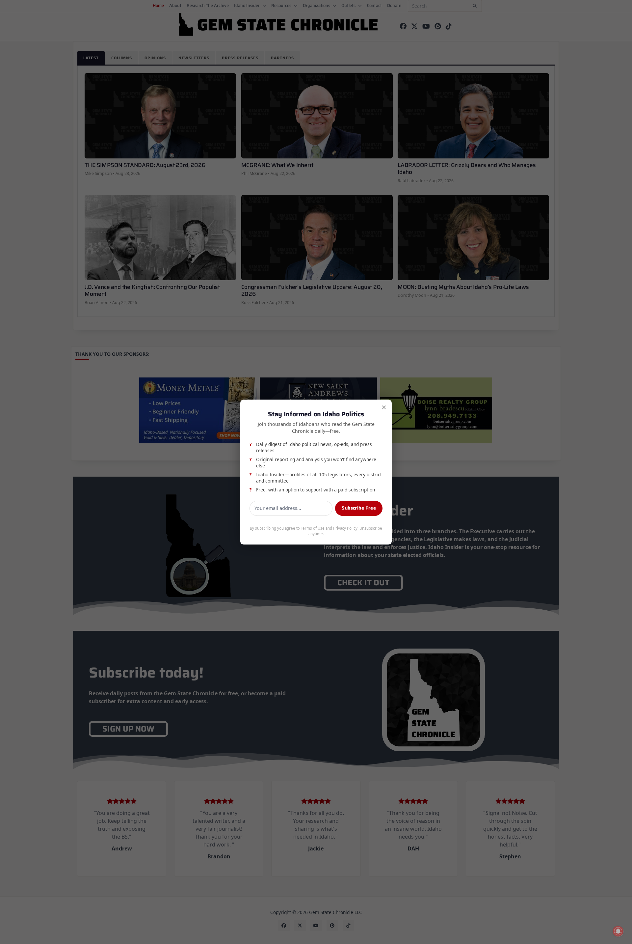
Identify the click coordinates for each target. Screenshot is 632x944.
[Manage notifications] (618, 931)
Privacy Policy (345, 528)
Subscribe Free (359, 508)
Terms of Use (313, 528)
